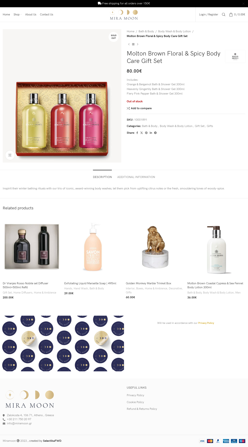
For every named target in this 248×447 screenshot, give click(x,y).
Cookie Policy (135, 402)
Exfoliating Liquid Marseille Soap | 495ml (90, 283)
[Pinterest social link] (146, 133)
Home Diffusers (22, 292)
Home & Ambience (45, 292)
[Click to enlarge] (10, 155)
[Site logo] (124, 14)
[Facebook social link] (137, 133)
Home (130, 31)
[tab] (102, 175)
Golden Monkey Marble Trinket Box (148, 283)
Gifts (210, 126)
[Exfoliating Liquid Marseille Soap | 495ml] (93, 247)
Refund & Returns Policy (142, 409)
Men (238, 292)
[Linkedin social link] (151, 133)
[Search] (223, 14)
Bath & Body (146, 31)
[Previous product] (129, 44)
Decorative (175, 288)
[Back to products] (133, 44)
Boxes (139, 288)
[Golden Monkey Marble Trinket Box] (155, 247)
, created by (44, 441)
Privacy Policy (206, 323)
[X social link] (141, 133)
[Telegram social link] (155, 133)
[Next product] (137, 44)
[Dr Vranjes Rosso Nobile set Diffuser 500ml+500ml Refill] (32, 247)
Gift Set (199, 126)
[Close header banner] (243, 3)
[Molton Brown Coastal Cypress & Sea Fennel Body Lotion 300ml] (216, 247)
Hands (68, 288)
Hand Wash (81, 288)
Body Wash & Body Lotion (174, 31)
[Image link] (30, 398)
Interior (130, 288)
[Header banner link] (118, 3)
